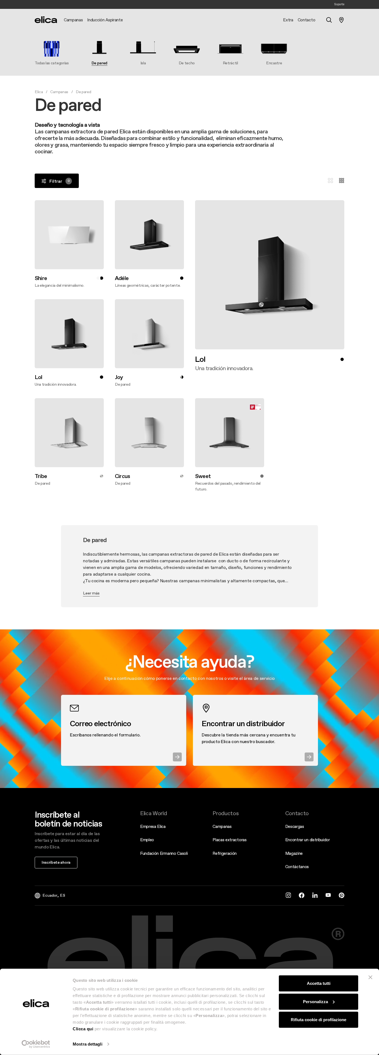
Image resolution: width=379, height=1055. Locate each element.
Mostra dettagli (87, 1044)
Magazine (294, 853)
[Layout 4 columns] (341, 181)
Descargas (294, 826)
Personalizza (315, 1001)
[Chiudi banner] (370, 977)
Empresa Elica (153, 826)
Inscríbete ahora (56, 862)
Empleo (147, 840)
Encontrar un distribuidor (307, 840)
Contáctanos (297, 867)
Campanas (59, 92)
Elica (39, 92)
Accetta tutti (318, 983)
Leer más (91, 593)
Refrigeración (225, 853)
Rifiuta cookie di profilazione (318, 1019)
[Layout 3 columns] (330, 181)
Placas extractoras (229, 840)
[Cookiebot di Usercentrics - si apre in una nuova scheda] (36, 1044)
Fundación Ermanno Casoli (164, 853)
